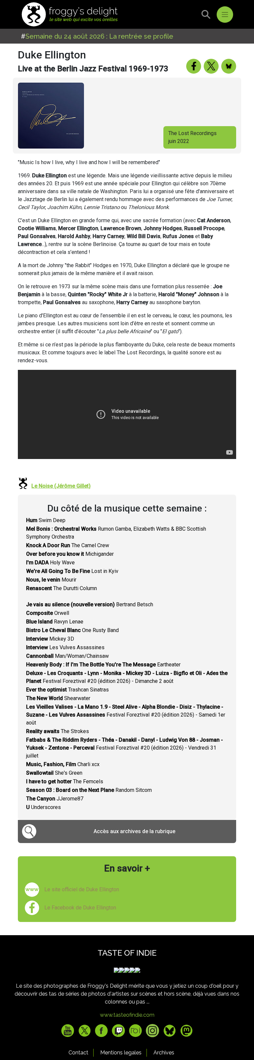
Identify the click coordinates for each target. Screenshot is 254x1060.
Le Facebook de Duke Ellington (80, 907)
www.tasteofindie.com (127, 1015)
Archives (163, 1052)
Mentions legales (121, 1052)
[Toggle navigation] (225, 14)
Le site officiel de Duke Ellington (81, 889)
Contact (78, 1052)
